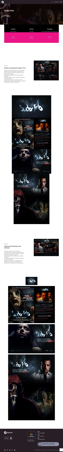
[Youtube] (15, 450)
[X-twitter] (12, 450)
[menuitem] (52, 2)
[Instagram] (7, 450)
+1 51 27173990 (41, 436)
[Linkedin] (5, 450)
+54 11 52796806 (41, 433)
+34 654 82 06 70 (41, 439)
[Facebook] (10, 450)
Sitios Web (31, 31)
